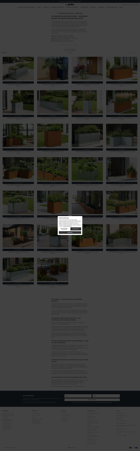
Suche (4, 430)
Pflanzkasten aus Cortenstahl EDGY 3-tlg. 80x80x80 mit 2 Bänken (52, 285)
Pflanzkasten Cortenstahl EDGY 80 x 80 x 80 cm (52, 218)
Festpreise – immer (36, 415)
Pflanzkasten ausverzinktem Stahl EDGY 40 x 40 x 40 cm (87, 84)
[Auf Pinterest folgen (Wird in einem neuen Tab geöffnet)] (122, 435)
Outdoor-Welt (64, 413)
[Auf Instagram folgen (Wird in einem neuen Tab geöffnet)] (119, 435)
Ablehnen (70, 232)
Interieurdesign (101, 7)
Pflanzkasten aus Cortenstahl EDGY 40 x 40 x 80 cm (52, 84)
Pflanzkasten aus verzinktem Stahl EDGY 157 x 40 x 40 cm (18, 285)
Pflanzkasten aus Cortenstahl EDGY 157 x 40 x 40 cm (121, 218)
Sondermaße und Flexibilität (92, 426)
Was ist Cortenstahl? (91, 441)
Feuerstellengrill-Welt (65, 415)
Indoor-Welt (63, 417)
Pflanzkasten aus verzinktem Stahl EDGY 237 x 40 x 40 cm (52, 118)
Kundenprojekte (64, 420)
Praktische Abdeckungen (112, 7)
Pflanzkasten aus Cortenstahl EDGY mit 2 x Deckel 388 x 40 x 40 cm (87, 218)
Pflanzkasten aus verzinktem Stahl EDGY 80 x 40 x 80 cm (18, 118)
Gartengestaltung (84, 7)
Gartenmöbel (93, 7)
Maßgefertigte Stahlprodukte (57, 7)
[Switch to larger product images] (2, 52)
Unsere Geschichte (35, 413)
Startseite (64, 44)
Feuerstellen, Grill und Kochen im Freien (25, 7)
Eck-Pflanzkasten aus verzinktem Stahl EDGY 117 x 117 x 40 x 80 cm (121, 151)
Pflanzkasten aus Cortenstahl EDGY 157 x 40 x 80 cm (121, 118)
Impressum (34, 417)
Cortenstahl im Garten (91, 430)
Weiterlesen (18, 82)
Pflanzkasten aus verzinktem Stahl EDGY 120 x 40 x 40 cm (18, 84)
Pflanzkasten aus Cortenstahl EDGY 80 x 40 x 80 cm (52, 151)
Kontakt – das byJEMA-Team (8, 413)
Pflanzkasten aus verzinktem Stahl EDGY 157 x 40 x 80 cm (87, 151)
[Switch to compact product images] (5, 52)
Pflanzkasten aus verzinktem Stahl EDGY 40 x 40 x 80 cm (87, 118)
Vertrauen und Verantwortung (93, 428)
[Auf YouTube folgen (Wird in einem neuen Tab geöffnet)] (125, 435)
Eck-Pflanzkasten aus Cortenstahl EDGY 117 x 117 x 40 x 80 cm (18, 151)
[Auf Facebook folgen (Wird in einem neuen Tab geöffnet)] (116, 435)
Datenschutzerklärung (67, 226)
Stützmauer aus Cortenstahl (72, 7)
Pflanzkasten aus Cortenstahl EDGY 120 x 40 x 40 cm (121, 84)
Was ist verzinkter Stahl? (92, 443)
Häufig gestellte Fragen (7, 426)
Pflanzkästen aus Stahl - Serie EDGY (72, 44)
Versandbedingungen (7, 423)
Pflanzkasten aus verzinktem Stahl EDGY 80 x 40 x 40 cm (18, 218)
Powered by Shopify (12, 447)
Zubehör (121, 7)
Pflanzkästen (46, 7)
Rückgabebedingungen (7, 424)
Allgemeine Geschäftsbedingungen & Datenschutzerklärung (7, 420)
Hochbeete (39, 7)
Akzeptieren (76, 228)
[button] (128, 4)
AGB (97, 402)
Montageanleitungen (7, 428)
